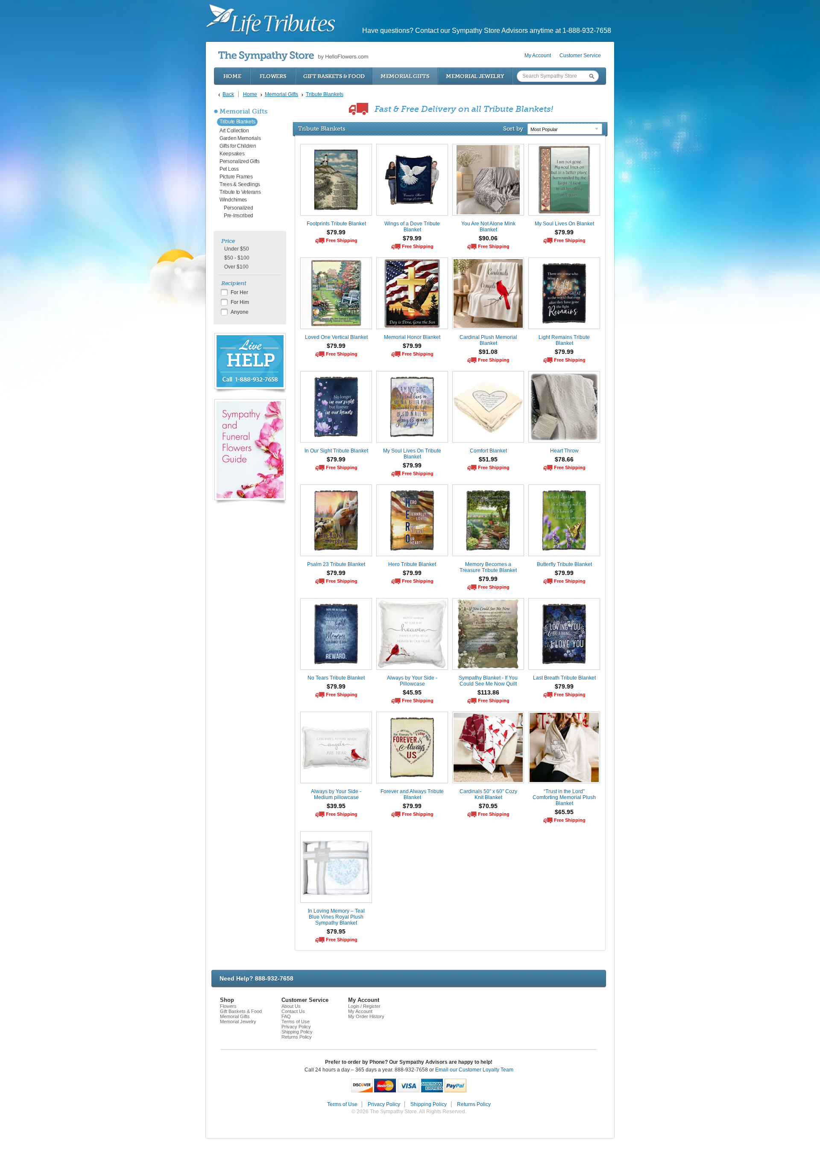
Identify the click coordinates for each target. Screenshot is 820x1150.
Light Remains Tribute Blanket (564, 340)
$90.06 (488, 238)
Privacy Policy (296, 1026)
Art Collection (234, 131)
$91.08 (488, 351)
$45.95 (412, 692)
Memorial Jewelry (475, 76)
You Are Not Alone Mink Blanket (488, 227)
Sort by (513, 128)
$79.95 (336, 931)
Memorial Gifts (405, 76)
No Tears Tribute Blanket (336, 678)
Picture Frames (236, 177)
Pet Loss (229, 169)
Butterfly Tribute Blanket (564, 564)
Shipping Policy (297, 1031)
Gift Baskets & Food (334, 76)
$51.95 (488, 459)
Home (232, 76)
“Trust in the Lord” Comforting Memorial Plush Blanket (564, 797)
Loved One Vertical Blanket (336, 337)
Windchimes (233, 200)
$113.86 (488, 692)
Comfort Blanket (488, 451)
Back (228, 94)
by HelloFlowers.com (293, 56)
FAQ (286, 1016)
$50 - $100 (236, 258)
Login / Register (364, 1006)
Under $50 (236, 249)
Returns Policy (296, 1036)
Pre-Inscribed (238, 216)
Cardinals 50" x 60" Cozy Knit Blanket (488, 794)
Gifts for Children (238, 146)
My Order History (366, 1016)
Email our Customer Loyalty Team (474, 1070)
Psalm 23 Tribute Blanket (336, 564)
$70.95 (488, 806)
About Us (291, 1006)
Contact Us (293, 1011)
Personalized (238, 208)
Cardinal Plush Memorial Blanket (488, 340)
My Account (537, 55)
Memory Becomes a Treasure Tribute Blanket (488, 567)
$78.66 (564, 459)
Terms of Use (295, 1021)
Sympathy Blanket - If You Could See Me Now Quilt (488, 681)
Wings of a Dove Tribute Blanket (412, 227)
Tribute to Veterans (240, 192)
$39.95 (336, 806)
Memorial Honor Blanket (412, 337)
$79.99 (336, 232)
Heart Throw (564, 451)
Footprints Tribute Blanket (336, 224)
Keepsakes (232, 154)
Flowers (273, 76)
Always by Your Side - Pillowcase (412, 681)
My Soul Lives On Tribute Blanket (412, 454)
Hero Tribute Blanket (412, 564)
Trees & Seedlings (240, 184)
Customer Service (580, 55)
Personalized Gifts (240, 161)
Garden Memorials (240, 138)
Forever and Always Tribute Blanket (412, 794)
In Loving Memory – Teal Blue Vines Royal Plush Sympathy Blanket (336, 917)
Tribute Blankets (237, 122)
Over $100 (236, 267)
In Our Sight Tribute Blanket (336, 451)
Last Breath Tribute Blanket (564, 678)
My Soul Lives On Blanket (564, 224)
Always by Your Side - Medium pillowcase (336, 794)
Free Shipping (341, 240)
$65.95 (564, 812)
